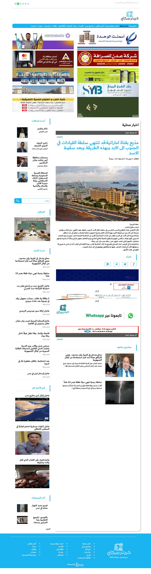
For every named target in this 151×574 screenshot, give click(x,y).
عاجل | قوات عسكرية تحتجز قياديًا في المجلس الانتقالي (32, 427)
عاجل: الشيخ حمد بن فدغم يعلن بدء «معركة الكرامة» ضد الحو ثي (33, 287)
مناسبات (47, 26)
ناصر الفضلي (43, 131)
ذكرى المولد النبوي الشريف (41, 144)
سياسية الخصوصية (29, 555)
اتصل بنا (118, 2)
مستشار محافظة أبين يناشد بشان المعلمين (40, 160)
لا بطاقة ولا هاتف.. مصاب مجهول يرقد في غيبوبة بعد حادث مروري (32, 299)
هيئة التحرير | (127, 2)
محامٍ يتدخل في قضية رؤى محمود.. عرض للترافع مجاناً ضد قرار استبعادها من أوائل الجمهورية (83, 357)
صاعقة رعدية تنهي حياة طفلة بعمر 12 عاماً (83, 382)
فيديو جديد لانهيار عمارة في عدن (40, 506)
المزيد (33, 26)
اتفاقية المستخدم (84, 557)
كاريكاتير (60, 555)
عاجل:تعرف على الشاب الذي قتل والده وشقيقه (34, 461)
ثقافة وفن (61, 26)
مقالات (54, 26)
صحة (75, 26)
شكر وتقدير (42, 129)
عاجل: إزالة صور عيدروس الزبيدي (34, 311)
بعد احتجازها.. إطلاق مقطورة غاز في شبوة (33, 362)
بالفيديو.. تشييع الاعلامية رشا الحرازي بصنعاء (40, 519)
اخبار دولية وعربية (112, 26)
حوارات (40, 26)
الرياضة (69, 26)
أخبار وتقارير (99, 26)
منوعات (33, 552)
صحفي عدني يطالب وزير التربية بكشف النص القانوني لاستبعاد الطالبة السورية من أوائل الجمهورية (32, 348)
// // (97, 296)
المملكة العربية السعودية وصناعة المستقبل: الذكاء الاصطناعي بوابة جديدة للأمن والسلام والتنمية (40, 179)
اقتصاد (81, 26)
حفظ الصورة (134, 224)
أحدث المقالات (38, 121)
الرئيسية (133, 26)
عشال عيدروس (42, 165)
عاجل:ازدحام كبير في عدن (38, 373)
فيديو (89, 555)
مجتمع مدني (89, 26)
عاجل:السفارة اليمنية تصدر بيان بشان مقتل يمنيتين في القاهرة (32, 322)
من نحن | (135, 2)
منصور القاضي (43, 188)
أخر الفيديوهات (38, 498)
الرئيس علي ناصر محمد (40, 148)
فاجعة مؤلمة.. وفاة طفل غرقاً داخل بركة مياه (33, 334)
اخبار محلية (124, 26)
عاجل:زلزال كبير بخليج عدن (37, 396)
